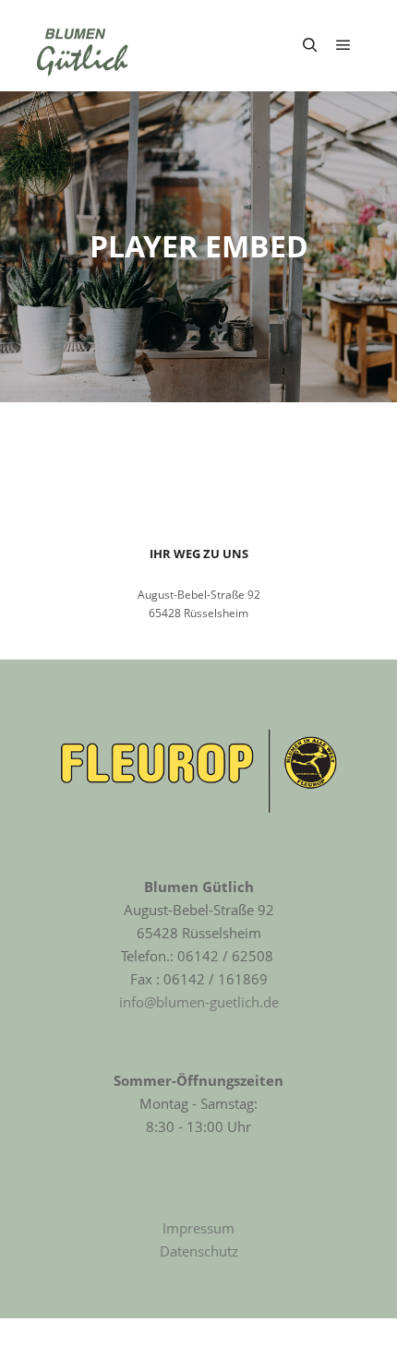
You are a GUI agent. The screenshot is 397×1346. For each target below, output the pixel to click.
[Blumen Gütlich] (83, 45)
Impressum (198, 1228)
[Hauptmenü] (343, 45)
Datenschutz (199, 1251)
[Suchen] (310, 45)
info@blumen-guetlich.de (199, 1002)
